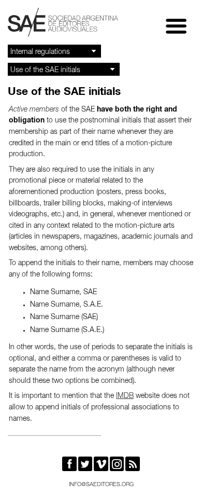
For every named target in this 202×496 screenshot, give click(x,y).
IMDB (125, 396)
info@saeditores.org (101, 485)
